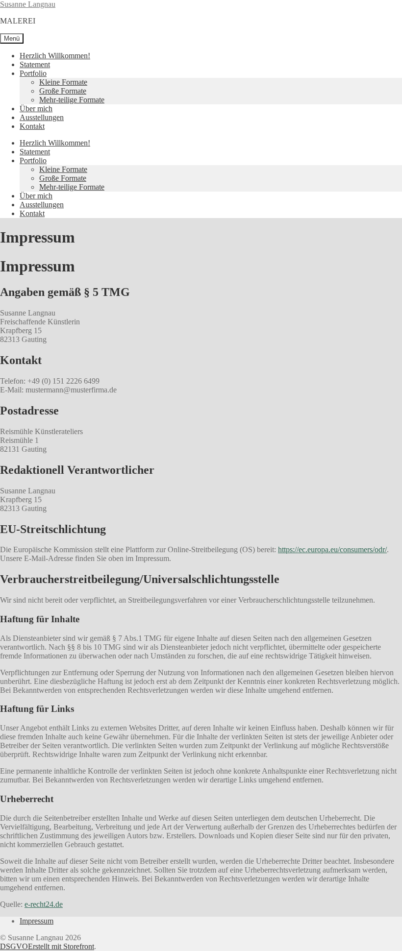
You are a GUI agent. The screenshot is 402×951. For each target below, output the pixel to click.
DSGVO (14, 946)
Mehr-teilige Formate (71, 100)
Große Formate (62, 91)
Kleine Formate (63, 82)
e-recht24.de (44, 904)
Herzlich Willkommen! (55, 55)
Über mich (36, 108)
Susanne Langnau (27, 4)
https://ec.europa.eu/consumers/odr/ (332, 549)
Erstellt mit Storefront (61, 946)
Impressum (36, 921)
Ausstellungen (42, 117)
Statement (35, 64)
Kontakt (32, 126)
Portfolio (33, 73)
